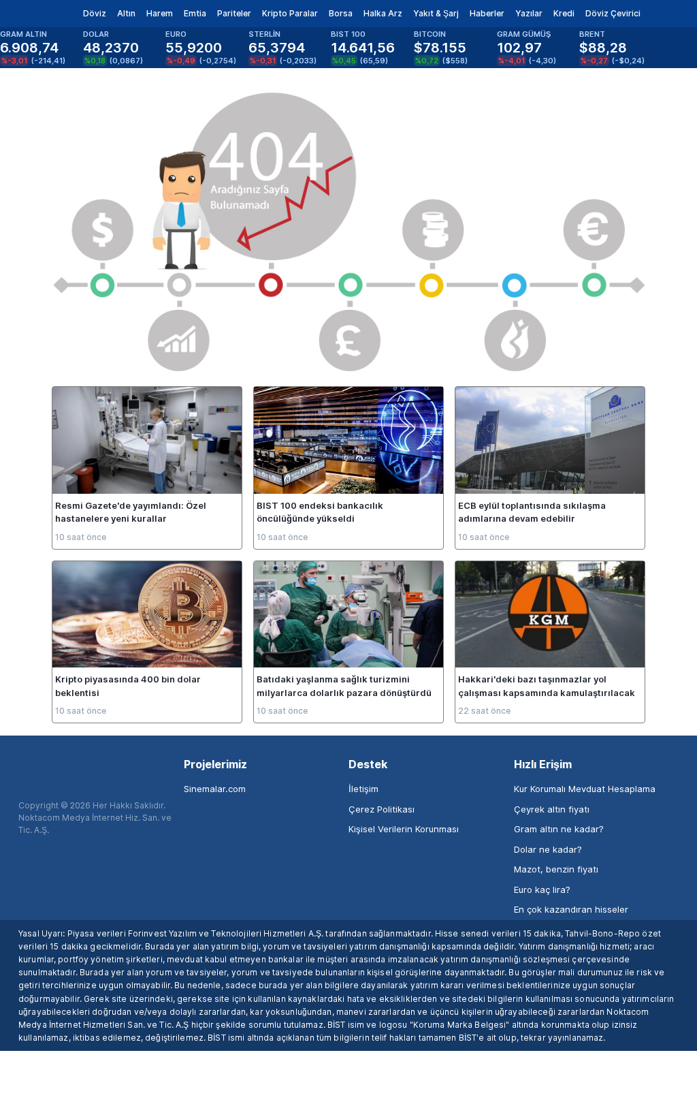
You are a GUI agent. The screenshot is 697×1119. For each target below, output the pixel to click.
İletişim (363, 788)
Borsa (341, 13)
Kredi (563, 13)
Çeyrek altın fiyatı (551, 809)
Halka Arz (382, 13)
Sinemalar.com (215, 788)
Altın (126, 13)
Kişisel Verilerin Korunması (403, 828)
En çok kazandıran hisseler (571, 909)
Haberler (487, 13)
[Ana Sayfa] (33, 13)
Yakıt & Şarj (436, 13)
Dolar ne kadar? (548, 849)
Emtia (195, 13)
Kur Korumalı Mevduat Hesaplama (584, 788)
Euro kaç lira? (542, 889)
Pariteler (234, 13)
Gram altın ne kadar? (559, 828)
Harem (159, 13)
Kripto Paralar (290, 13)
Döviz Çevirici (613, 13)
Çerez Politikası (381, 809)
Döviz (94, 13)
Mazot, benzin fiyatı (556, 869)
